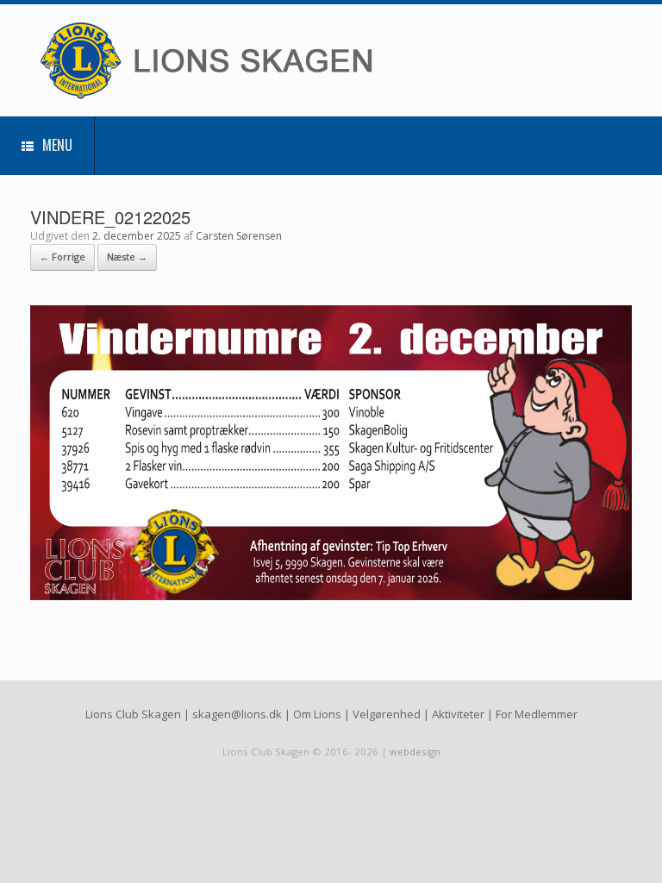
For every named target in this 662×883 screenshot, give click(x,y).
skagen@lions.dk (237, 714)
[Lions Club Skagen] (245, 60)
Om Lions (317, 714)
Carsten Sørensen (239, 236)
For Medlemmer (537, 714)
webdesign (415, 751)
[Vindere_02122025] (331, 595)
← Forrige (62, 256)
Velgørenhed (387, 714)
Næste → (127, 256)
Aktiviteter (458, 714)
